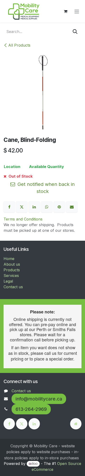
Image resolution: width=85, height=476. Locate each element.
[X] (22, 206)
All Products (19, 45)
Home (9, 258)
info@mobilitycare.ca (39, 399)
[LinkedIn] (35, 206)
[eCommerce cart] (65, 11)
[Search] (75, 31)
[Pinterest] (60, 206)
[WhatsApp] (47, 206)
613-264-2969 (31, 409)
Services (11, 275)
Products (12, 270)
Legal (8, 281)
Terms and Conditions (23, 219)
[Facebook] (10, 206)
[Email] (71, 206)
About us (12, 264)
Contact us (13, 286)
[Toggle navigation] (76, 11)
